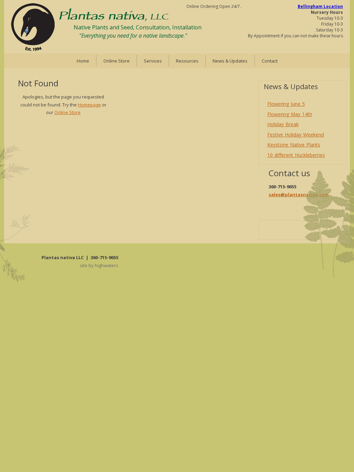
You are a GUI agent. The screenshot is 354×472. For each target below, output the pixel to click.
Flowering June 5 (286, 104)
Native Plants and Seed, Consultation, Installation (138, 27)
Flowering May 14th (289, 114)
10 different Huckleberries (296, 155)
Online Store (116, 61)
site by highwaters (99, 265)
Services (153, 61)
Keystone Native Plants (293, 144)
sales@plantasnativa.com (299, 194)
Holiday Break (283, 124)
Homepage (89, 105)
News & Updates (230, 61)
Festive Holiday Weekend (295, 134)
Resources (187, 61)
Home (83, 61)
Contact (270, 61)
